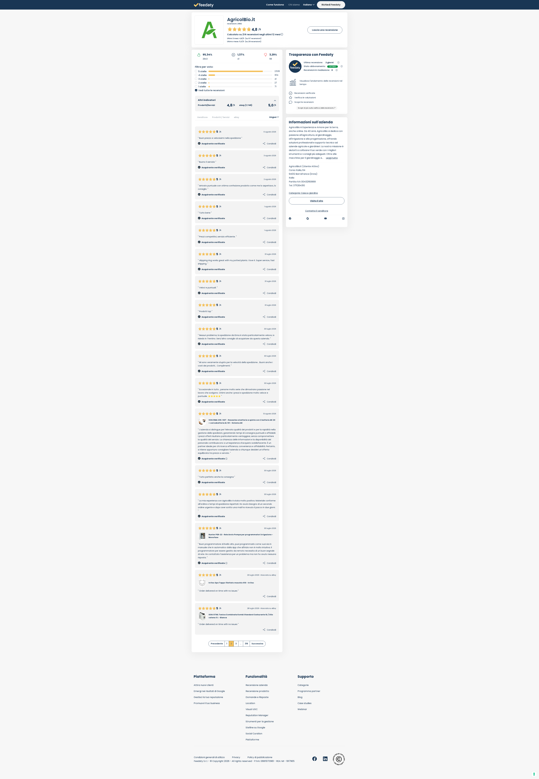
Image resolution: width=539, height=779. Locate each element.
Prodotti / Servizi (220, 117)
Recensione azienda (257, 685)
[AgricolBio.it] (209, 29)
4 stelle (202, 75)
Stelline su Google (255, 727)
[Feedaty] (203, 5)
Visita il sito (316, 201)
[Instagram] (343, 218)
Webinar (302, 709)
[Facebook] (290, 218)
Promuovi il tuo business (207, 703)
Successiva (257, 643)
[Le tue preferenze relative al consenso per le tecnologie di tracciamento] (534, 774)
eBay (236, 117)
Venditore (202, 117)
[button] (317, 83)
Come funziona (275, 4)
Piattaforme (252, 739)
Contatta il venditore (316, 210)
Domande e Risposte (257, 697)
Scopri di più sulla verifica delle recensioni (316, 108)
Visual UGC (252, 709)
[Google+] (308, 218)
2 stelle (202, 82)
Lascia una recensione (325, 30)
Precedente (217, 643)
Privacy (236, 757)
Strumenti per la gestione (260, 721)
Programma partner (309, 691)
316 (246, 643)
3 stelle (202, 79)
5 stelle (202, 71)
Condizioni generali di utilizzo (209, 757)
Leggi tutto (332, 158)
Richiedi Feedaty (331, 4)
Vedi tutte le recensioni (211, 90)
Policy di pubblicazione (259, 757)
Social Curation (254, 733)
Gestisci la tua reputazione (208, 697)
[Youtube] (325, 218)
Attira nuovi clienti (203, 685)
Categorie (303, 685)
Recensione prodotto (257, 691)
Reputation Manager (257, 715)
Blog (300, 697)
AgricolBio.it (241, 19)
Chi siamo (294, 4)
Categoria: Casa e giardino (303, 193)
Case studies (304, 703)
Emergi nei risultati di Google (209, 691)
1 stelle (202, 86)
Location (250, 703)
